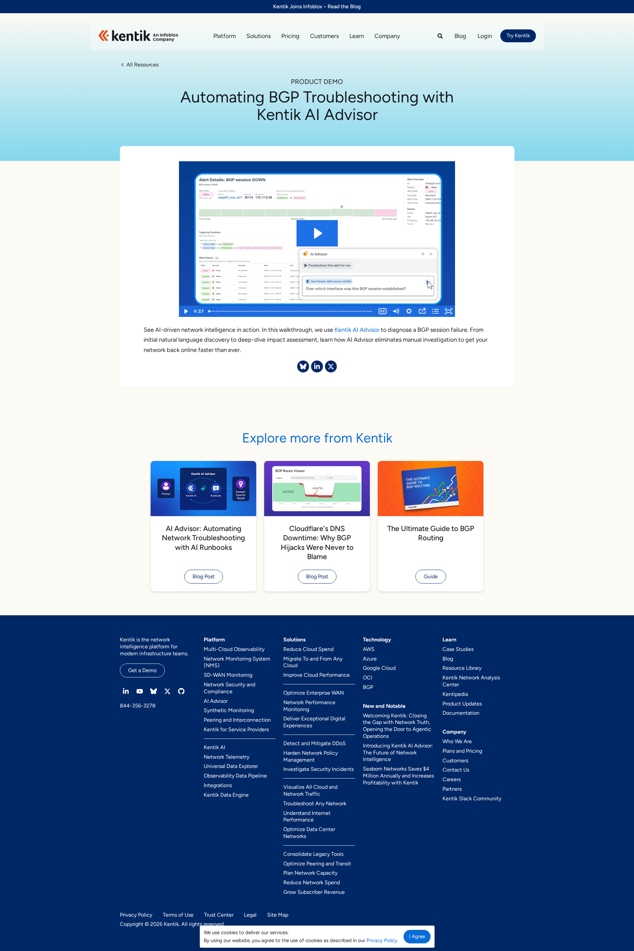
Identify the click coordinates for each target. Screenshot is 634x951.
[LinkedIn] (126, 691)
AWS (368, 649)
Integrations (218, 785)
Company (387, 36)
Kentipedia (455, 694)
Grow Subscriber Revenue (314, 892)
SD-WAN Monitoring (228, 675)
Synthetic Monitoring (229, 710)
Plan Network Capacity (310, 873)
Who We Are (457, 741)
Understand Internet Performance (307, 816)
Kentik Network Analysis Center (471, 681)
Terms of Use (178, 915)
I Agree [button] (417, 936)
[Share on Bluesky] (303, 366)
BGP (368, 687)
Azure (370, 659)
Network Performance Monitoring (309, 705)
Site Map (277, 915)
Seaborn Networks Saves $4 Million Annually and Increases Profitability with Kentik (398, 776)
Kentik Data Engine (226, 795)
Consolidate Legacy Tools (313, 854)
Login (484, 36)
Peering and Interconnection (237, 720)
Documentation (460, 713)
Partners (452, 789)
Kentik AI (214, 747)
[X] (167, 691)
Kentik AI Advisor (357, 329)
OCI (367, 677)
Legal (250, 915)
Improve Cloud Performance (316, 675)
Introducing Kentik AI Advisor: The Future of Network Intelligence (398, 752)
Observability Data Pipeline (235, 776)
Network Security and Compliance (229, 688)
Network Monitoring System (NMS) (237, 662)
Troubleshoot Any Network (314, 803)
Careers (451, 779)
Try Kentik (518, 35)
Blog (460, 36)
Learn (356, 36)
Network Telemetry (226, 757)
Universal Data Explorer (231, 766)
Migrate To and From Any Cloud (312, 662)
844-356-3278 (138, 706)
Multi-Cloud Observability (234, 649)
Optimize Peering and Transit (317, 863)
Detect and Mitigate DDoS (314, 743)
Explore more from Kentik (317, 438)
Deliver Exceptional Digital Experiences (314, 722)
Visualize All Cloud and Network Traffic (310, 790)
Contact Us (455, 770)
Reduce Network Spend (311, 882)
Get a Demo (142, 670)
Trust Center (218, 915)
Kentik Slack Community (471, 798)
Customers (324, 36)
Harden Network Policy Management (310, 756)
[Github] (181, 691)
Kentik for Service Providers (236, 729)
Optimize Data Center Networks (309, 832)
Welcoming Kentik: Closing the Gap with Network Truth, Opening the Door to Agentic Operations (397, 725)
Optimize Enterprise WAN (313, 693)
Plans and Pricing (462, 751)
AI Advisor (216, 701)
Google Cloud (379, 668)
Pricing (290, 36)
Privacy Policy (136, 915)
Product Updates (462, 704)
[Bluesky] (153, 691)
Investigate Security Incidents (318, 769)
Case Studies (458, 649)
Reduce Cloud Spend (308, 649)
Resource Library (461, 668)
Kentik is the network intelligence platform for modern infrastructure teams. (154, 646)
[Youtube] (140, 691)
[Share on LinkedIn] (317, 366)
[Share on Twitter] (331, 366)
